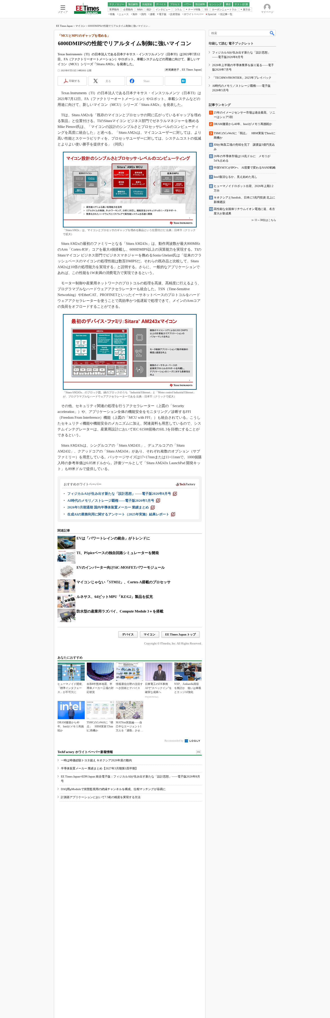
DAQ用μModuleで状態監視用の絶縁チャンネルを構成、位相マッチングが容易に (113, 789)
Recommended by (174, 740)
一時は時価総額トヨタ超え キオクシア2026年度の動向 (96, 760)
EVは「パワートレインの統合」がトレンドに (113, 538)
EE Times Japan (64, 26)
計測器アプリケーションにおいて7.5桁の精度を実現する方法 (101, 797)
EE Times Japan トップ (180, 634)
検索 (272, 33)
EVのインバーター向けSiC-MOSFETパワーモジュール (121, 567)
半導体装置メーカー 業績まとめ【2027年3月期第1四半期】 (99, 768)
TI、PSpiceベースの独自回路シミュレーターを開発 (118, 553)
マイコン (80, 26)
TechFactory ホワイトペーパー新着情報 (85, 752)
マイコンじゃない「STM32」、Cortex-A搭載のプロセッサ (124, 582)
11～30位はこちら (265, 220)
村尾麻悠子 (172, 69)
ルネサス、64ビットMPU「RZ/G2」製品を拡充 (115, 597)
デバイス (128, 634)
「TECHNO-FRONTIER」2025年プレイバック (241, 77)
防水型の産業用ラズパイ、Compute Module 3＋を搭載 (120, 611)
